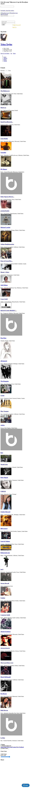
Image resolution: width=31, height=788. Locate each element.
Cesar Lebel (4, 299)
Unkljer (3, 598)
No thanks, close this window (7, 10)
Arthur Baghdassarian (7, 244)
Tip (11, 53)
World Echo (4, 464)
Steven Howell (5, 583)
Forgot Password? (16, 25)
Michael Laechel (5, 227)
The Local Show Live (7, 663)
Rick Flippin (4, 477)
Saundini (3, 152)
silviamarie (4, 361)
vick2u (3, 425)
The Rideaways (5, 91)
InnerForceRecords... (7, 122)
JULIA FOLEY (5, 648)
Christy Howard (5, 512)
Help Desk (6, 747)
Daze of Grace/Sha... (7, 261)
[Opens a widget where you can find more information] (26, 785)
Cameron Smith (5, 615)
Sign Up (14, 27)
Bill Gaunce (4, 528)
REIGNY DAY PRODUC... (9, 310)
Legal (10, 747)
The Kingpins (5, 381)
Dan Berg (3, 338)
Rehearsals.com (5, 553)
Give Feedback (20, 747)
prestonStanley (5, 211)
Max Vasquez (5, 411)
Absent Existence (6, 631)
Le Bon (3, 738)
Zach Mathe (4, 138)
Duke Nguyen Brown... (7, 196)
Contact (14, 747)
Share (14, 53)
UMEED (3, 491)
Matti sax (3, 107)
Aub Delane (4, 285)
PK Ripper (4, 169)
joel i (2, 569)
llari (2, 452)
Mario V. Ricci (5, 272)
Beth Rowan (4, 710)
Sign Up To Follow (5, 53)
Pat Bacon (4, 693)
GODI (2, 395)
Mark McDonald (6, 677)
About (2, 747)
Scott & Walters (5, 541)
